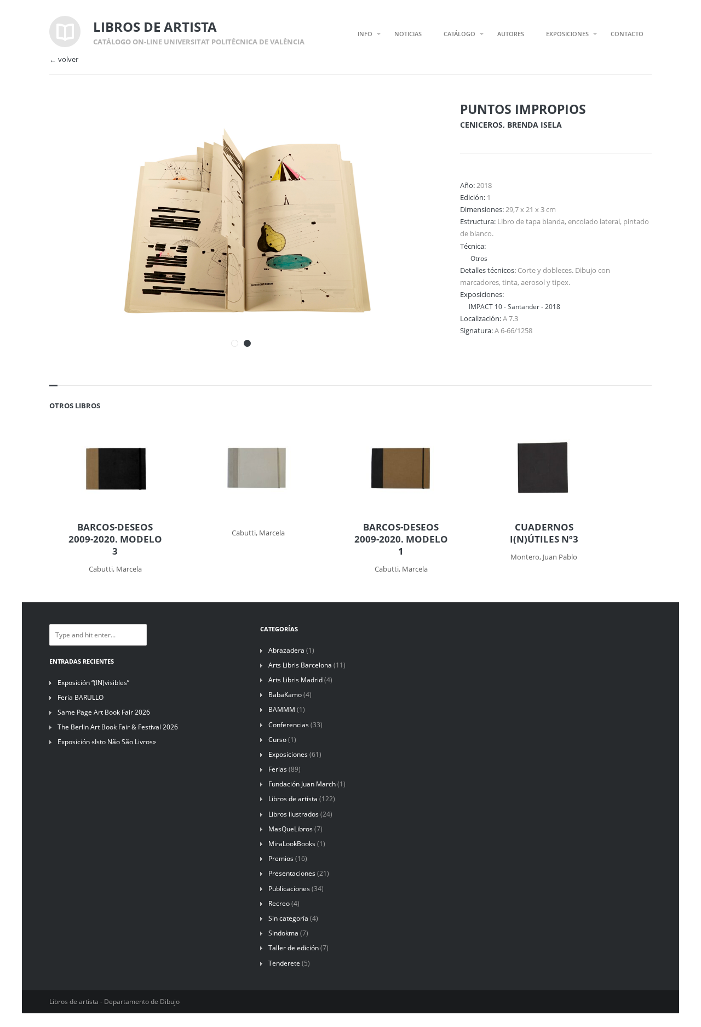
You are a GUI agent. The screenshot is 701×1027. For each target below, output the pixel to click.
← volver (63, 59)
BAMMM (281, 709)
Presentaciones (291, 873)
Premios (281, 858)
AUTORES (510, 34)
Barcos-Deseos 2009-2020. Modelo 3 (115, 539)
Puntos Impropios (523, 109)
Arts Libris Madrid (295, 679)
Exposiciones (288, 754)
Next (409, 125)
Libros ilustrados (293, 814)
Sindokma (283, 933)
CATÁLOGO (459, 34)
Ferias (277, 769)
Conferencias (288, 724)
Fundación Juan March (302, 784)
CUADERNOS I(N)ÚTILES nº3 (544, 533)
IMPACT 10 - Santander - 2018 (514, 306)
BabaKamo (285, 694)
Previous (390, 125)
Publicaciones (289, 888)
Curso (277, 739)
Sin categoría (288, 918)
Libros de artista (293, 798)
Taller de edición (293, 947)
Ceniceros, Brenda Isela (511, 124)
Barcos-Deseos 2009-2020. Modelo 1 (401, 539)
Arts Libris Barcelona (300, 665)
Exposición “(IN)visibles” (93, 682)
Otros (478, 258)
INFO (365, 34)
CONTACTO (627, 34)
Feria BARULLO (81, 697)
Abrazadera (286, 650)
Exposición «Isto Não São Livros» (107, 741)
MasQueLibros (290, 829)
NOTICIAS (408, 34)
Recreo (279, 903)
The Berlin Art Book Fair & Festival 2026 (118, 727)
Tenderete (284, 963)
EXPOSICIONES (567, 34)
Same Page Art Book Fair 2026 (104, 712)
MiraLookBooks (291, 843)
